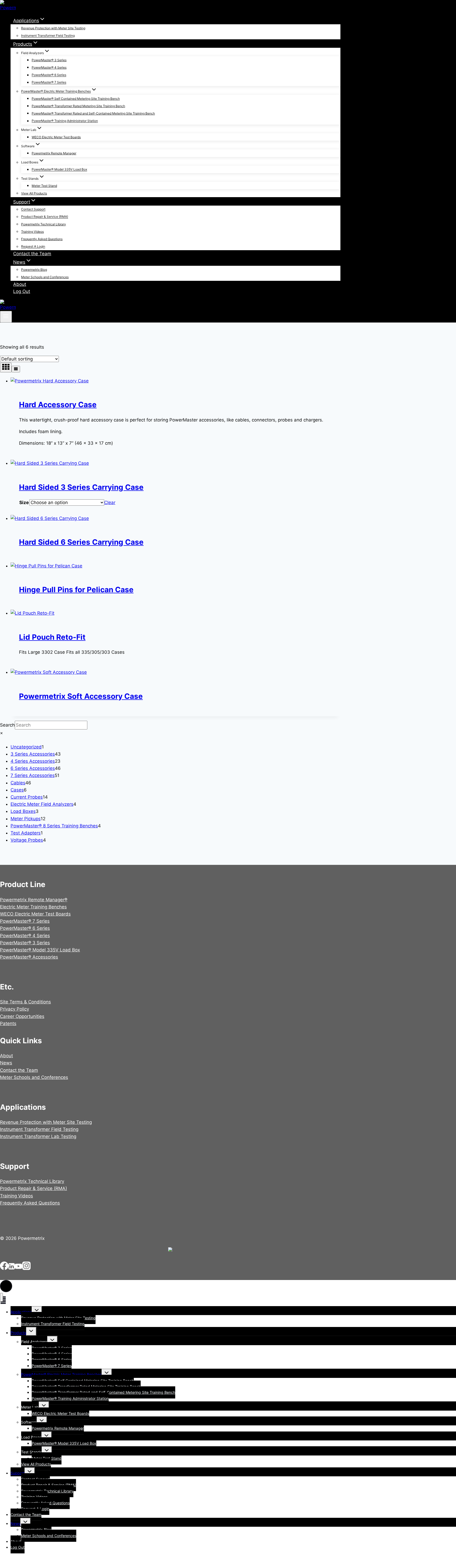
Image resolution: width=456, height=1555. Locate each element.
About (19, 284)
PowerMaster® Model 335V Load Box (59, 170)
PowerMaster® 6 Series (49, 75)
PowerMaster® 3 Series (49, 60)
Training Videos (32, 232)
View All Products (34, 193)
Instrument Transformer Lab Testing (38, 1136)
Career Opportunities (22, 1016)
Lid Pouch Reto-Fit (52, 637)
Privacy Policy (14, 1009)
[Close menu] (1, 1297)
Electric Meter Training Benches (33, 906)
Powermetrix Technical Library (43, 224)
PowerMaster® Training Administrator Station (65, 121)
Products (18, 1332)
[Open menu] (6, 317)
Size (24, 502)
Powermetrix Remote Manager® (33, 899)
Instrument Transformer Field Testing (48, 36)
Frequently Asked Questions (42, 239)
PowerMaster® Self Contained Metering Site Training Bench (76, 99)
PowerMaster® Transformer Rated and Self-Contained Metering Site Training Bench (93, 113)
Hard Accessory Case (58, 404)
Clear (109, 502)
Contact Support (33, 209)
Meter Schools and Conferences (45, 277)
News (6, 1062)
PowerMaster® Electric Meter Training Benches (61, 1374)
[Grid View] (6, 367)
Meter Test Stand (44, 186)
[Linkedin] (11, 1268)
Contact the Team (32, 253)
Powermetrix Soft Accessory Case (81, 696)
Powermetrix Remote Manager (54, 153)
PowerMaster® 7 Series (49, 82)
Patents (8, 1023)
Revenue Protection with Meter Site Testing (53, 28)
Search (7, 725)
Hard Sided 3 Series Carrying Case (81, 487)
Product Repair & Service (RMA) (44, 217)
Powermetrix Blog (34, 270)
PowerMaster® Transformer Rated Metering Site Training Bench (78, 106)
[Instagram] (26, 1268)
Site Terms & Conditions (25, 1001)
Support (18, 1473)
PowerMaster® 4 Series (49, 67)
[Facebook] (4, 1268)
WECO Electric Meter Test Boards (56, 137)
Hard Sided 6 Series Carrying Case (81, 542)
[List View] (16, 369)
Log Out (21, 291)
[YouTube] (18, 1268)
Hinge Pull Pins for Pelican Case (76, 589)
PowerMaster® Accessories (29, 957)
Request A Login (33, 247)
